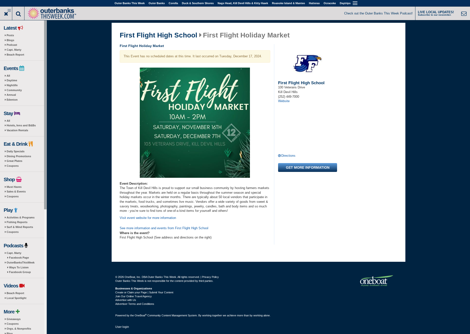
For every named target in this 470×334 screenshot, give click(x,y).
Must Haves (14, 186)
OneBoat (141, 315)
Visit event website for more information (148, 218)
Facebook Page (19, 257)
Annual (11, 94)
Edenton (12, 99)
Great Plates (14, 160)
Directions (288, 155)
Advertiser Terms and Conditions (134, 303)
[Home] (51, 13)
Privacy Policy (210, 276)
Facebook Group (20, 272)
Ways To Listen (19, 267)
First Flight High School (158, 35)
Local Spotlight (16, 298)
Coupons (13, 165)
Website (284, 101)
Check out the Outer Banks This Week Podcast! (378, 13)
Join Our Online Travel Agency (133, 296)
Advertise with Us (125, 299)
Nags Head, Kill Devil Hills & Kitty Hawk (243, 3)
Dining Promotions (19, 156)
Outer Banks (157, 3)
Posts (10, 35)
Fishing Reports (17, 222)
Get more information (307, 167)
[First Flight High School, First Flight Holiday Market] (195, 123)
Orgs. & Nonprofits (19, 328)
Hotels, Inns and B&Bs (21, 125)
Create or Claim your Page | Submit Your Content (144, 292)
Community (14, 90)
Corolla (173, 3)
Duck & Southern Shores (198, 3)
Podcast (12, 44)
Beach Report (15, 54)
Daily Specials (15, 151)
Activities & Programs (21, 217)
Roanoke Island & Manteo (288, 3)
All (8, 75)
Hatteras (314, 3)
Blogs (10, 40)
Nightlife (12, 85)
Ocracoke (330, 3)
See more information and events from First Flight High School (164, 228)
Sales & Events (16, 191)
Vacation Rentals (17, 130)
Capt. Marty (14, 49)
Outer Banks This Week (130, 3)
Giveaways (14, 319)
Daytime (12, 80)
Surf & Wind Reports (20, 227)
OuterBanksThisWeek (21, 262)
